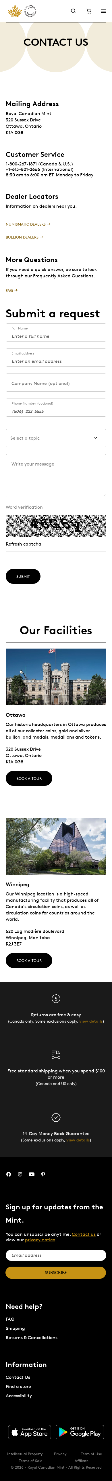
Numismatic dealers (26, 224)
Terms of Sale (30, 1460)
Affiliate (81, 1460)
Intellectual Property (25, 1453)
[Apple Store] (29, 1432)
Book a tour (29, 778)
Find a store (18, 1386)
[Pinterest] (43, 1174)
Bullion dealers (22, 237)
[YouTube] (31, 1174)
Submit (23, 576)
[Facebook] (8, 1174)
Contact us (84, 1234)
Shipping (15, 1328)
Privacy (60, 1453)
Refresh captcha (23, 544)
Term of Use (91, 1453)
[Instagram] (20, 1174)
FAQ (9, 290)
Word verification (24, 507)
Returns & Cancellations (31, 1337)
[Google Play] (80, 1432)
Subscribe (56, 1272)
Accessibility (19, 1395)
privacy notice (40, 1239)
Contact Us (18, 1377)
